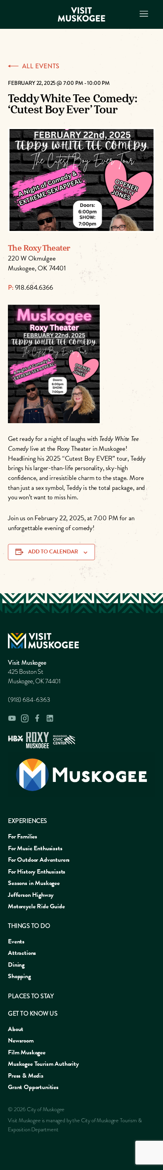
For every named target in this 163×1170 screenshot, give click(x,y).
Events (16, 941)
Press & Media (26, 1075)
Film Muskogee (26, 1052)
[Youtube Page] (12, 718)
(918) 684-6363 (29, 700)
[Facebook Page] (37, 718)
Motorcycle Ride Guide (36, 906)
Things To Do (29, 925)
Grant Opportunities (33, 1087)
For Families (22, 836)
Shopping (19, 976)
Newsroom (21, 1040)
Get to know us (32, 1013)
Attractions (22, 953)
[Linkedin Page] (50, 718)
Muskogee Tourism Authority (43, 1064)
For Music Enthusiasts (35, 848)
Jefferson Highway (30, 895)
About (15, 1029)
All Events (41, 66)
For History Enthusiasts (36, 871)
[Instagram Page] (24, 718)
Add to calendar (53, 552)
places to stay (30, 996)
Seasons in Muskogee (34, 883)
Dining (16, 964)
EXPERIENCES (27, 820)
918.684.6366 (34, 287)
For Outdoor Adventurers (39, 859)
